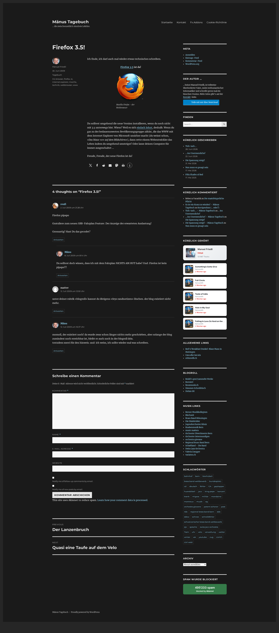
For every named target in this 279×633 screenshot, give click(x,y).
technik (56, 85)
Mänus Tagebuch (70, 21)
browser (59, 79)
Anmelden (190, 55)
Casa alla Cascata (193, 355)
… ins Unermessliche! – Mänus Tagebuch (204, 217)
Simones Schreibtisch (195, 388)
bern (197, 476)
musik (199, 501)
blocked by (207, 590)
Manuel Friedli (59, 67)
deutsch (193, 486)
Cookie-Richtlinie (217, 22)
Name (56, 434)
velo (200, 532)
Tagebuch (57, 75)
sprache (193, 527)
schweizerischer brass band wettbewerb (203, 522)
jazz (200, 491)
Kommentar (60, 391)
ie (72, 79)
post (223, 506)
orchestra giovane (193, 439)
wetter (222, 532)
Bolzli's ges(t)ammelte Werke (199, 379)
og (206, 501)
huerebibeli (189, 491)
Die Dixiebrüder (192, 421)
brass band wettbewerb (195, 481)
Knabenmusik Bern (194, 427)
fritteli (200, 253)
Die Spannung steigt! (195, 160)
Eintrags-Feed (192, 58)
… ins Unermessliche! (195, 153)
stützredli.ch (191, 358)
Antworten (58, 240)
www (75, 85)
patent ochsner (211, 506)
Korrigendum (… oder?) (208, 207)
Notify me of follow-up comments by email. (72, 481)
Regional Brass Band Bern (197, 442)
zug (211, 537)
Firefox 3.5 (126, 67)
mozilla (72, 82)
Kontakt (181, 22)
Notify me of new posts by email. (67, 489)
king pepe (210, 491)
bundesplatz (215, 481)
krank (186, 496)
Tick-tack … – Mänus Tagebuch (200, 211)
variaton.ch (190, 455)
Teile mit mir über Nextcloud (204, 102)
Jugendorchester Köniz (196, 424)
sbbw (186, 517)
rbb (185, 512)
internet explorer (60, 82)
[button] (90, 165)
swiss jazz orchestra (209, 527)
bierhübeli (208, 476)
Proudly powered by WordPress (85, 612)
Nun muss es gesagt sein (196, 167)
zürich (219, 537)
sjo (185, 527)
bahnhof (188, 476)
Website (57, 463)
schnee (195, 517)
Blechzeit (189, 415)
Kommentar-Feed (193, 61)
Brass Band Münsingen (196, 418)
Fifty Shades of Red (194, 174)
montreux (189, 501)
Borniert (189, 382)
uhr (193, 532)
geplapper (219, 486)
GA (209, 486)
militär (205, 496)
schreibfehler (208, 517)
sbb (218, 512)
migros (195, 496)
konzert (221, 491)
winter (187, 537)
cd (185, 486)
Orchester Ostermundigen (197, 436)
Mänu (68, 252)
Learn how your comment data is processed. (122, 500)
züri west (188, 542)
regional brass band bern (202, 512)
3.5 (53, 79)
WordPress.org (192, 64)
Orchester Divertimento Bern (198, 433)
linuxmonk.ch (191, 385)
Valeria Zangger (192, 451)
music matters (192, 430)
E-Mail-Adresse (62, 449)
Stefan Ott (190, 391)
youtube (203, 537)
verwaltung (210, 532)
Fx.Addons (196, 22)
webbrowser (66, 85)
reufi (63, 204)
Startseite (167, 22)
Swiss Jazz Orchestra (195, 448)
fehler (202, 486)
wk (194, 537)
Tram (186, 532)
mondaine (216, 496)
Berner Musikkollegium (196, 412)
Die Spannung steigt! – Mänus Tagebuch (204, 223)
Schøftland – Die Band (195, 445)
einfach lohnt (144, 127)
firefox (67, 79)
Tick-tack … (190, 146)
